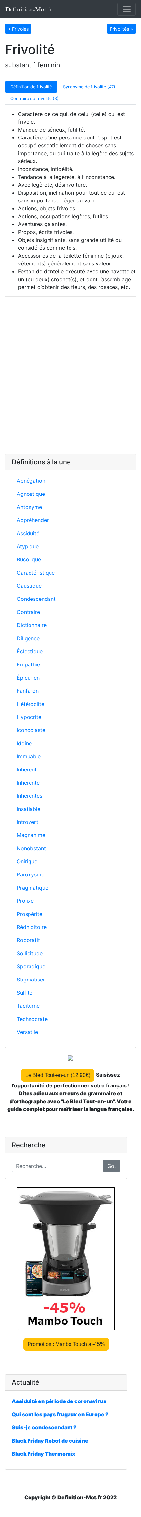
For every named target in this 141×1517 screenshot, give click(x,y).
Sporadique (31, 966)
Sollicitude (30, 953)
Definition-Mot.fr (28, 9)
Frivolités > (121, 29)
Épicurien (28, 677)
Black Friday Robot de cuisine (50, 1440)
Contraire (28, 612)
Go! (111, 1166)
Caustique (29, 585)
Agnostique (31, 494)
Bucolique (29, 559)
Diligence (28, 638)
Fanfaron (28, 690)
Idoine (24, 743)
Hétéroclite (30, 704)
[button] (18, 28)
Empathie (28, 664)
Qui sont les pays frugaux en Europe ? (60, 1414)
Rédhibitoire (32, 927)
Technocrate (32, 1019)
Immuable (29, 756)
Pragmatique (32, 887)
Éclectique (30, 651)
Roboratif (28, 940)
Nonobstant (31, 848)
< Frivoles (18, 29)
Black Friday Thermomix (43, 1453)
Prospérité (29, 914)
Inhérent (27, 769)
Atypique (28, 546)
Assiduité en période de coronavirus (59, 1401)
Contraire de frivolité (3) (34, 98)
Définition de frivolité (31, 86)
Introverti (28, 822)
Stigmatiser (31, 979)
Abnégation (31, 480)
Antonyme (29, 507)
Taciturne (28, 1005)
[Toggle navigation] (126, 9)
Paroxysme (30, 874)
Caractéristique (36, 572)
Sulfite (24, 992)
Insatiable (28, 809)
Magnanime (31, 835)
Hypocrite (29, 717)
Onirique (27, 861)
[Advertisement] (70, 378)
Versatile (27, 1032)
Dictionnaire (32, 625)
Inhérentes (29, 795)
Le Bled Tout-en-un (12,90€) (57, 1075)
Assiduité (28, 533)
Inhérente (28, 782)
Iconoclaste (31, 730)
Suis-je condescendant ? (44, 1427)
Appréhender (33, 520)
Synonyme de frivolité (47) (89, 86)
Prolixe (25, 900)
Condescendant (36, 599)
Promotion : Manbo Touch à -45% (66, 1344)
